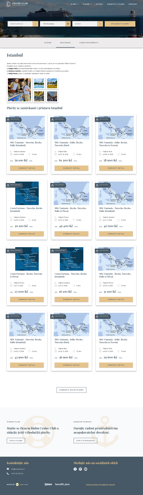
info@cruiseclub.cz (18, 469)
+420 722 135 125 (17, 474)
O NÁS (74, 4)
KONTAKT (133, 4)
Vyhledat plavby (120, 24)
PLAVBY (86, 4)
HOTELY (99, 4)
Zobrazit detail (27, 168)
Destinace (65, 42)
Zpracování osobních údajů (100, 484)
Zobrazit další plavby (71, 390)
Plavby (47, 42)
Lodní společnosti (89, 42)
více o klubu (16, 440)
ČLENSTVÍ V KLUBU (115, 4)
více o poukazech (85, 440)
